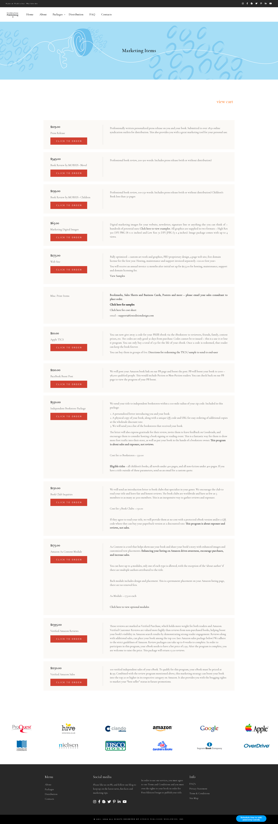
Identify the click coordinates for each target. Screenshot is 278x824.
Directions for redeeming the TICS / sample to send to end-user (183, 352)
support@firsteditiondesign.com (136, 315)
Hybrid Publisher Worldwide (159, 819)
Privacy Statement (198, 788)
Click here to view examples (154, 228)
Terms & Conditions (199, 793)
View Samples (117, 276)
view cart (225, 101)
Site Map (193, 798)
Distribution (51, 794)
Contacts (49, 798)
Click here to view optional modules (129, 607)
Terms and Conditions (159, 784)
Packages (49, 789)
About (48, 784)
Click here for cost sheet (123, 310)
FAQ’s (192, 783)
